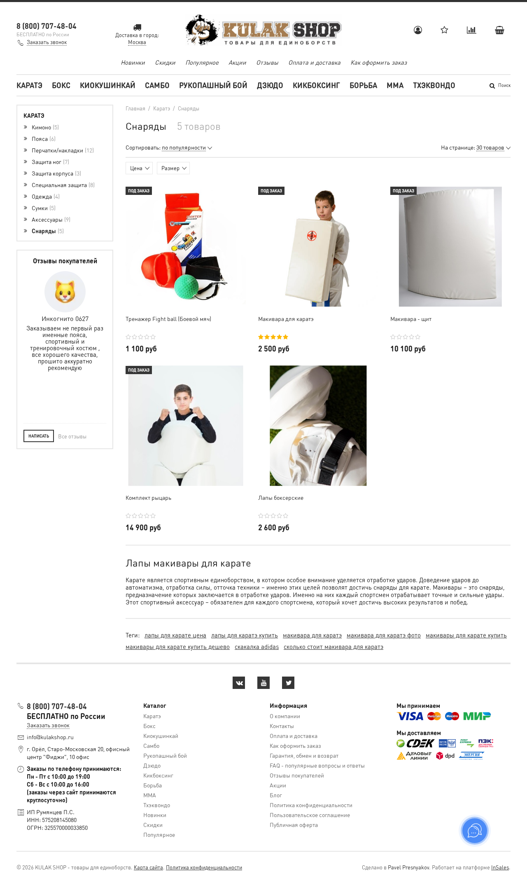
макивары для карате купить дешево (178, 646)
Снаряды (47, 230)
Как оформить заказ (378, 62)
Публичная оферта (294, 824)
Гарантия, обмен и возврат (304, 755)
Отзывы (267, 62)
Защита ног (50, 161)
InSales (500, 867)
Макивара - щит (410, 318)
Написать (38, 435)
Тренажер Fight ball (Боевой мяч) (168, 318)
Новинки (133, 62)
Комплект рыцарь (148, 497)
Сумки (43, 207)
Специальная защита (62, 184)
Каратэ (29, 85)
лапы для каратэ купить (244, 635)
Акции (237, 62)
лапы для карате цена (175, 635)
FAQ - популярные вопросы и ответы (317, 765)
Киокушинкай (107, 85)
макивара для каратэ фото (384, 635)
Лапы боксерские (280, 497)
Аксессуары (50, 219)
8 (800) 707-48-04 (46, 25)
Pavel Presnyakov (408, 867)
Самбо (157, 85)
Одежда (45, 196)
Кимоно (44, 127)
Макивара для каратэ (286, 318)
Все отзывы (72, 436)
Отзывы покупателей (297, 775)
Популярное (202, 62)
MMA (395, 85)
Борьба (363, 85)
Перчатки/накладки (62, 150)
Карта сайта (148, 867)
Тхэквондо (434, 85)
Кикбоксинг (316, 85)
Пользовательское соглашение (310, 814)
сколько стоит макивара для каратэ (333, 646)
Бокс (61, 85)
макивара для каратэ (312, 635)
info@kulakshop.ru (50, 736)
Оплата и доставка (314, 62)
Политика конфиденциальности (311, 804)
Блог (276, 795)
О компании (285, 715)
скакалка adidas (257, 646)
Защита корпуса (55, 173)
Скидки (165, 62)
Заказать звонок (47, 41)
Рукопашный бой (213, 85)
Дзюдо (270, 85)
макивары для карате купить (466, 635)
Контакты (282, 725)
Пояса (43, 138)
